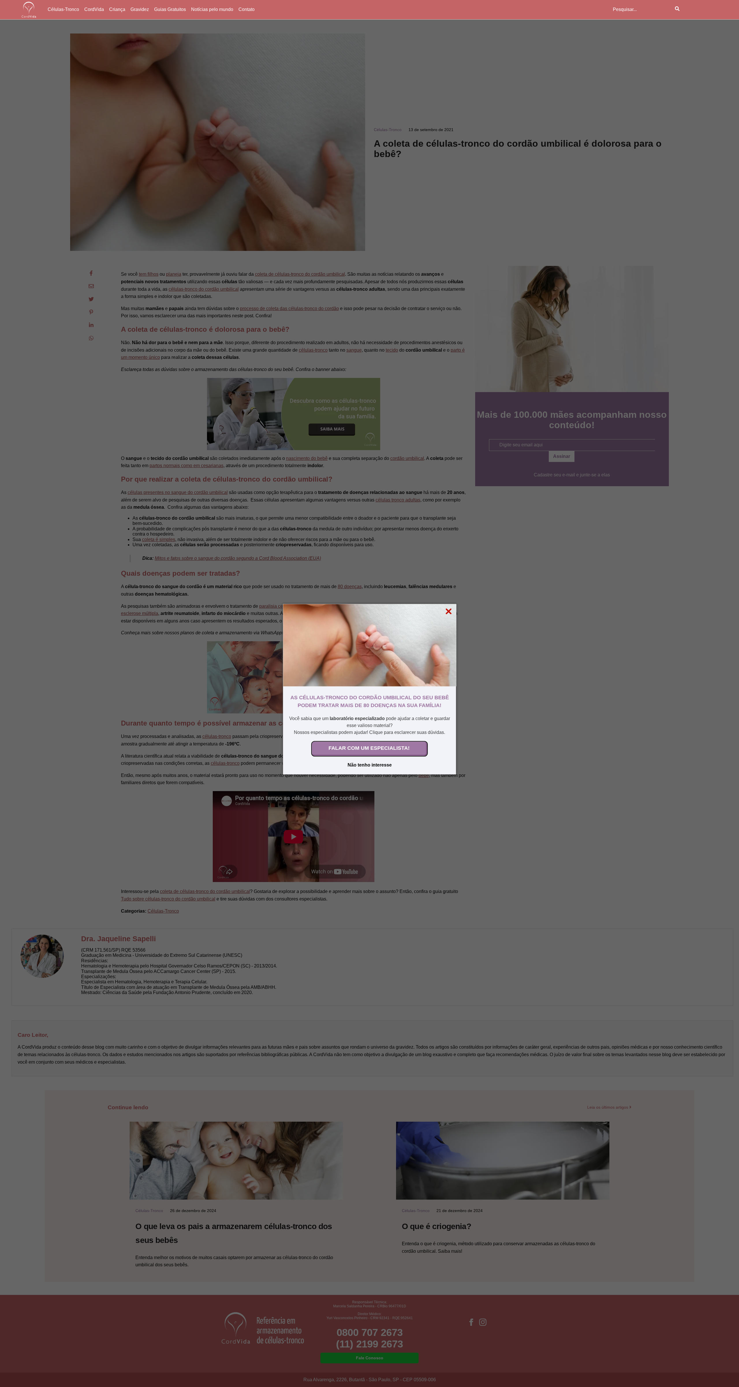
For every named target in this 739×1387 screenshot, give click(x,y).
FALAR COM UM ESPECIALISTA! (369, 748)
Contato (246, 9)
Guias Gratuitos (170, 9)
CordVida (94, 9)
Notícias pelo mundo (212, 9)
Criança (117, 9)
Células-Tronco (63, 9)
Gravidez (139, 9)
